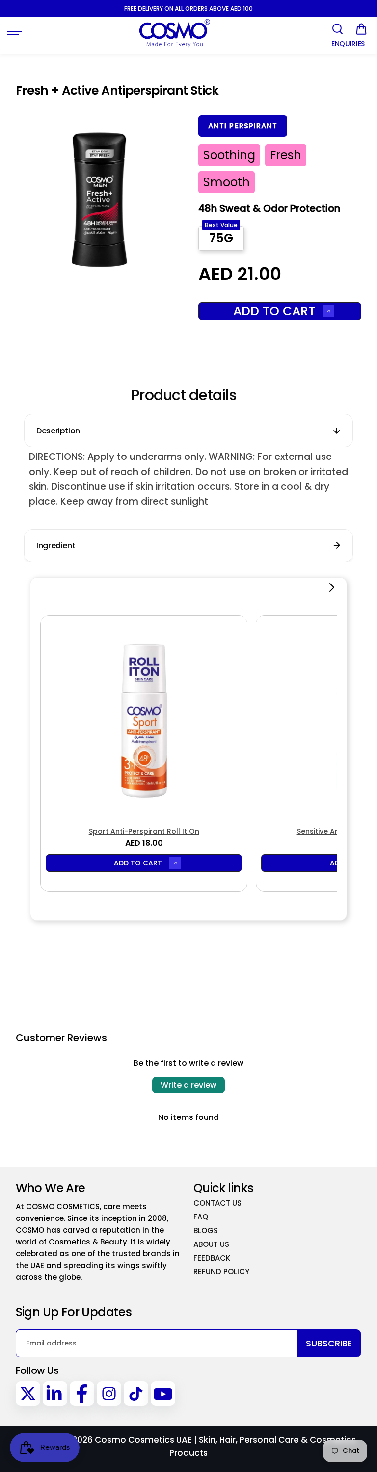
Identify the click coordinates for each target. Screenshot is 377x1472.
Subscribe (329, 1343)
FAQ (200, 1217)
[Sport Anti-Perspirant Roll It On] (144, 719)
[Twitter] (28, 1393)
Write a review (188, 1085)
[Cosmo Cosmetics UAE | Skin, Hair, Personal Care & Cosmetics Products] (174, 33)
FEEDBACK (211, 1258)
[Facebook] (82, 1393)
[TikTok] (136, 1393)
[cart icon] (361, 29)
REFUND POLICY (221, 1272)
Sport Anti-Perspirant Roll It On (144, 831)
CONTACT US (217, 1203)
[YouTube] (163, 1393)
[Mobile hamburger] (16, 33)
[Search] (337, 29)
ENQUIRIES (348, 44)
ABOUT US (211, 1244)
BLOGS (205, 1230)
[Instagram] (109, 1393)
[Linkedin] (55, 1393)
